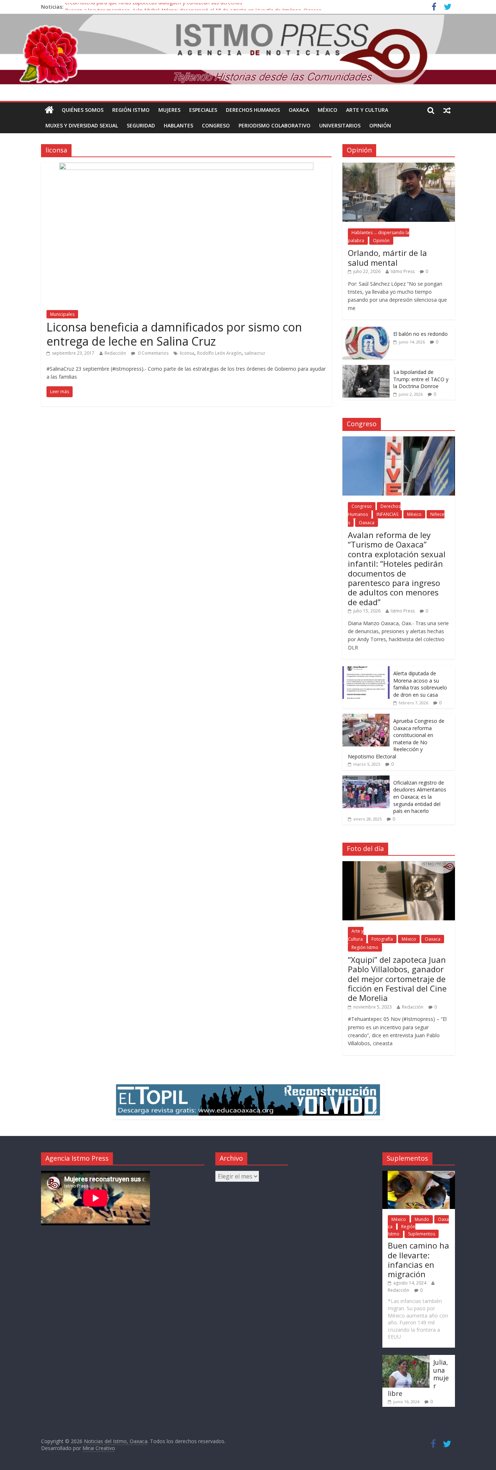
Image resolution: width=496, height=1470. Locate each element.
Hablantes (178, 125)
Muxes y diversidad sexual (81, 125)
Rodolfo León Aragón (219, 353)
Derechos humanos (253, 109)
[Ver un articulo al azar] (447, 110)
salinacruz (254, 353)
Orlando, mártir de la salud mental (387, 257)
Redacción (115, 353)
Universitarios (340, 125)
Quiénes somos (82, 109)
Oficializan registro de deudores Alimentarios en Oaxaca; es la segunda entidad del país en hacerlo (419, 796)
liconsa (187, 353)
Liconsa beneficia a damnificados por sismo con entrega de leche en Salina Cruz (174, 334)
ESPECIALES (203, 109)
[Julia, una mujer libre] (406, 1358)
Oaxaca (299, 109)
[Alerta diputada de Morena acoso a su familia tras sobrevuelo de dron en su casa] (366, 670)
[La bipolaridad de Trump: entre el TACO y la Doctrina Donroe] (366, 368)
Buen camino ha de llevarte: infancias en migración (418, 1259)
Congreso (216, 125)
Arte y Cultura (367, 109)
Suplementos (421, 1234)
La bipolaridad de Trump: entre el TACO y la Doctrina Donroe (420, 379)
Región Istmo (131, 109)
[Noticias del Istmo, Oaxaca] (248, 49)
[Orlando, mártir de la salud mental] (398, 166)
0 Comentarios (152, 353)
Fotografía (382, 939)
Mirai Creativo (98, 1448)
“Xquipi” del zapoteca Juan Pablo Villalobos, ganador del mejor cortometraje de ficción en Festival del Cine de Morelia (397, 978)
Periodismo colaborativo (274, 125)
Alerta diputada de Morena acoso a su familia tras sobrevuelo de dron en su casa (420, 684)
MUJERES (169, 109)
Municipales (62, 314)
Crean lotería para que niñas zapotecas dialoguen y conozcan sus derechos (153, 6)
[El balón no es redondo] (366, 330)
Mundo (422, 1219)
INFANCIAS (387, 514)
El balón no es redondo (420, 333)
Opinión (380, 125)
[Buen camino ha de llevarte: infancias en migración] (418, 1174)
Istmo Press (403, 271)
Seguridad (141, 125)
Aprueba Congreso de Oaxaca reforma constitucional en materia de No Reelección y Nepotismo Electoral (396, 738)
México (327, 109)
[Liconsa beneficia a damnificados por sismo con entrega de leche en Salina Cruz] (186, 167)
